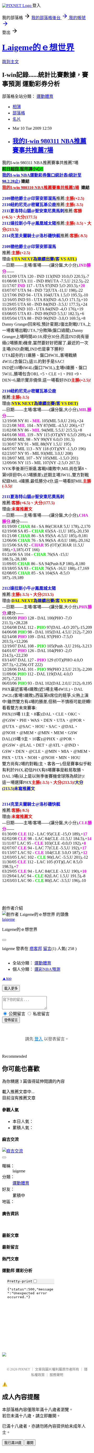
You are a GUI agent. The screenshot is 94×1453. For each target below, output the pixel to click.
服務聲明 (56, 1375)
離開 (30, 1443)
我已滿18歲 (12, 1443)
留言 (47, 948)
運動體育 (45, 96)
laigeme (8, 919)
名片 (17, 119)
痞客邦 (36, 948)
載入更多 (11, 988)
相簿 (17, 107)
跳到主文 (10, 62)
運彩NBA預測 (47, 969)
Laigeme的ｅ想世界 (38, 47)
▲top (6, 978)
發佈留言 (11, 1020)
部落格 (19, 113)
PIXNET (24, 1369)
